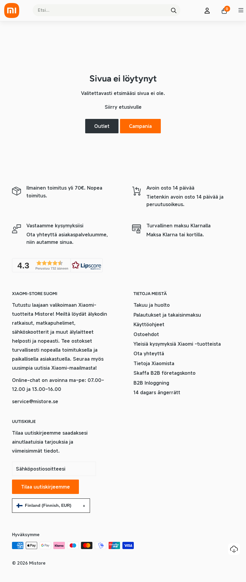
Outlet (102, 126)
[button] (57, 265)
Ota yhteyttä (149, 353)
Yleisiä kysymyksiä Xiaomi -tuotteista (177, 344)
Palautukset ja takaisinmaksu (167, 315)
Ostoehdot (146, 334)
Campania (140, 126)
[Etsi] (173, 10)
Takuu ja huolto (152, 305)
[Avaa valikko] (241, 10)
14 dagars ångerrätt (157, 392)
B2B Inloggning (151, 383)
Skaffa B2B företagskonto (165, 373)
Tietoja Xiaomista (154, 363)
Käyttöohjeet (149, 324)
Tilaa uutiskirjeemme (45, 486)
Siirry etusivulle (123, 107)
